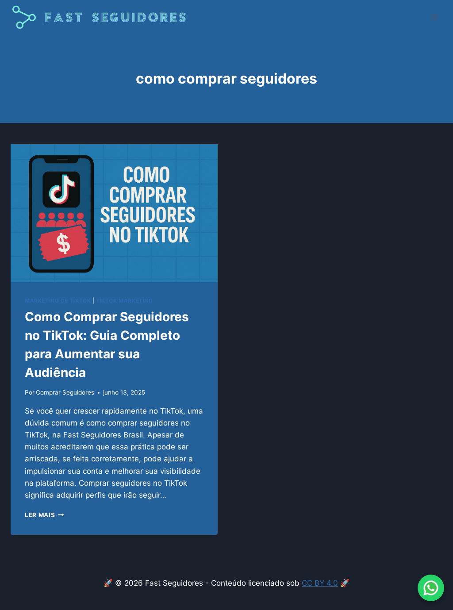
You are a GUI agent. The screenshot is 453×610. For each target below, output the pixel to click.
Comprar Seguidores (65, 392)
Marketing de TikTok (58, 300)
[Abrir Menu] (434, 17)
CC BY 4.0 (320, 583)
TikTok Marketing (124, 300)
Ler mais (44, 514)
